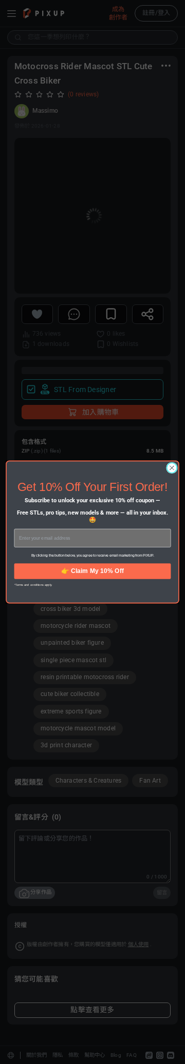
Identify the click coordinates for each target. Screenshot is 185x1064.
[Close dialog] (172, 468)
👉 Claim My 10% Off (92, 571)
